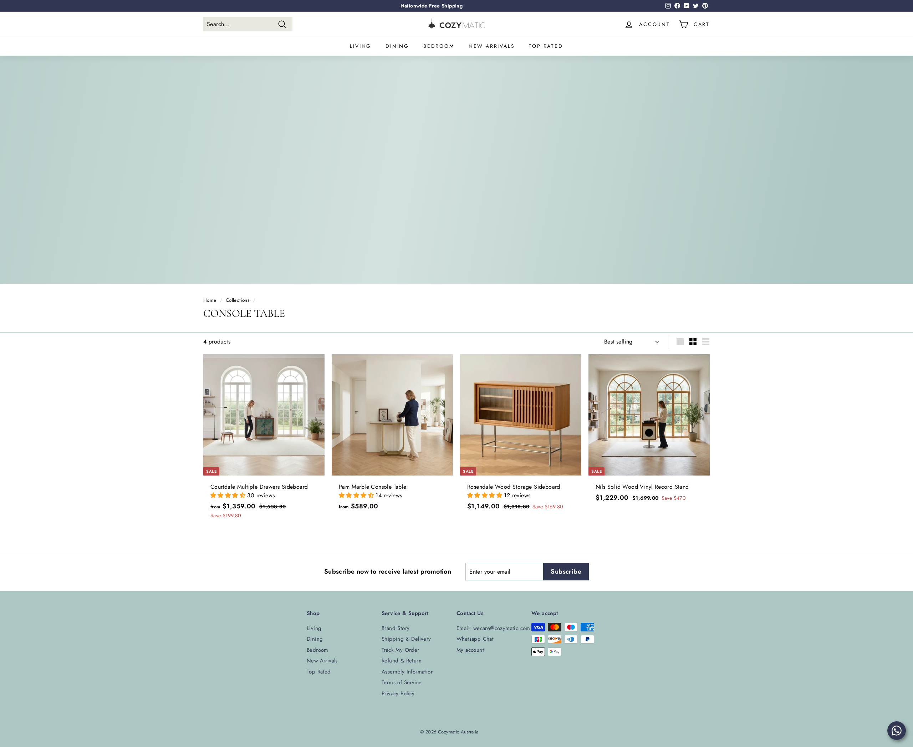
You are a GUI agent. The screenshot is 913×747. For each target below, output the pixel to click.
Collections (237, 300)
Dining (397, 46)
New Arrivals (492, 46)
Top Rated (546, 46)
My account (470, 650)
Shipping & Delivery (406, 639)
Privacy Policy (398, 693)
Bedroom (438, 46)
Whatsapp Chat (475, 639)
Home (209, 300)
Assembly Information (408, 672)
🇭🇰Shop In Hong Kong (431, 5)
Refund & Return (402, 661)
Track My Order (400, 650)
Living (360, 46)
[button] (228, 495)
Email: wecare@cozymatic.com (493, 628)
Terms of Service (402, 682)
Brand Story (395, 628)
